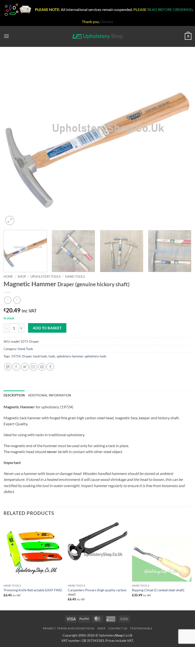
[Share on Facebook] (16, 367)
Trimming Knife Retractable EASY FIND (33, 590)
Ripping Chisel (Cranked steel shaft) (158, 590)
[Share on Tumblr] (50, 367)
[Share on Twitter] (25, 367)
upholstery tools (95, 356)
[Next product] (7, 300)
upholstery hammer (70, 356)
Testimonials (141, 628)
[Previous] (13, 141)
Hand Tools (75, 276)
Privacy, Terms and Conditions (68, 628)
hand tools (40, 356)
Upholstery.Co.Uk (115, 635)
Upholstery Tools (45, 276)
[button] (6, 36)
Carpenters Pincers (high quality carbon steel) (97, 592)
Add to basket (47, 328)
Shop (22, 276)
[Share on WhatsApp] (8, 367)
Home (8, 276)
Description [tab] (14, 395)
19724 (16, 356)
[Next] (181, 141)
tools (52, 356)
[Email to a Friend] (33, 367)
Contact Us (117, 628)
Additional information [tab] (49, 395)
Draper (27, 356)
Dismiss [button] (106, 21)
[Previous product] (17, 300)
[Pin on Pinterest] (42, 367)
